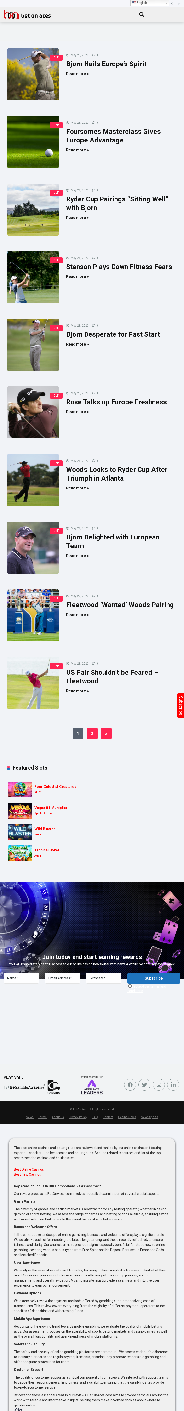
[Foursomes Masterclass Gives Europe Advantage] (33, 142)
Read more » (77, 73)
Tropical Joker (46, 850)
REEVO (38, 792)
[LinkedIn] (179, 3)
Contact (108, 1117)
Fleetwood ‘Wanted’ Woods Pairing (120, 605)
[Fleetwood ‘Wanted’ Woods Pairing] (33, 615)
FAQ (95, 1117)
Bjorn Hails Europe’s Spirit (106, 64)
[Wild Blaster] (20, 832)
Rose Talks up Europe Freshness (116, 402)
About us (58, 1117)
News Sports (149, 1117)
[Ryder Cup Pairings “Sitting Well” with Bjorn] (33, 210)
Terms (42, 1117)
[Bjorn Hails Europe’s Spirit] (33, 74)
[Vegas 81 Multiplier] (20, 811)
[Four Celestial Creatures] (20, 790)
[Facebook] (130, 1085)
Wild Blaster (44, 829)
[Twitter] (144, 1085)
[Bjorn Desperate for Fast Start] (33, 345)
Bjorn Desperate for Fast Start (113, 334)
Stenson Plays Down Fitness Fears (119, 267)
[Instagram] (172, 3)
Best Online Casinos (29, 1169)
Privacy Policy (78, 1117)
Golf (56, 57)
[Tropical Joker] (20, 853)
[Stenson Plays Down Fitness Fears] (33, 277)
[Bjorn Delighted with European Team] (33, 548)
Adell (37, 834)
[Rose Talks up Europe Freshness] (33, 412)
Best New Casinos (27, 1174)
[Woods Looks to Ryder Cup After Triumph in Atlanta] (33, 480)
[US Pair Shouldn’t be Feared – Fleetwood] (33, 683)
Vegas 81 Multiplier (50, 808)
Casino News (127, 1117)
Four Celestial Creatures (55, 786)
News (30, 1117)
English (141, 3)
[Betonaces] (28, 13)
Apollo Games (43, 813)
